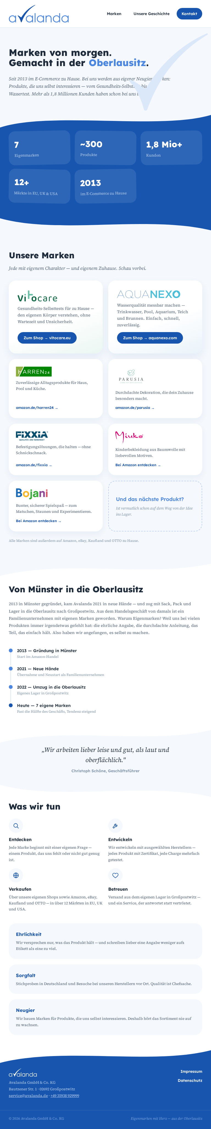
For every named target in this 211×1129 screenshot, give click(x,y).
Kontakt (189, 13)
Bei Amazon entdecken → (138, 465)
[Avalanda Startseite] (39, 13)
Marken (114, 13)
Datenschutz (190, 1080)
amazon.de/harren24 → (37, 407)
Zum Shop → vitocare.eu (47, 337)
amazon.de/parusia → (135, 407)
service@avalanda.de (28, 1095)
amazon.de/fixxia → (34, 465)
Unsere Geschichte (152, 13)
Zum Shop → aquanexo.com (150, 337)
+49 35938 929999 (65, 1095)
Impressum (191, 1071)
